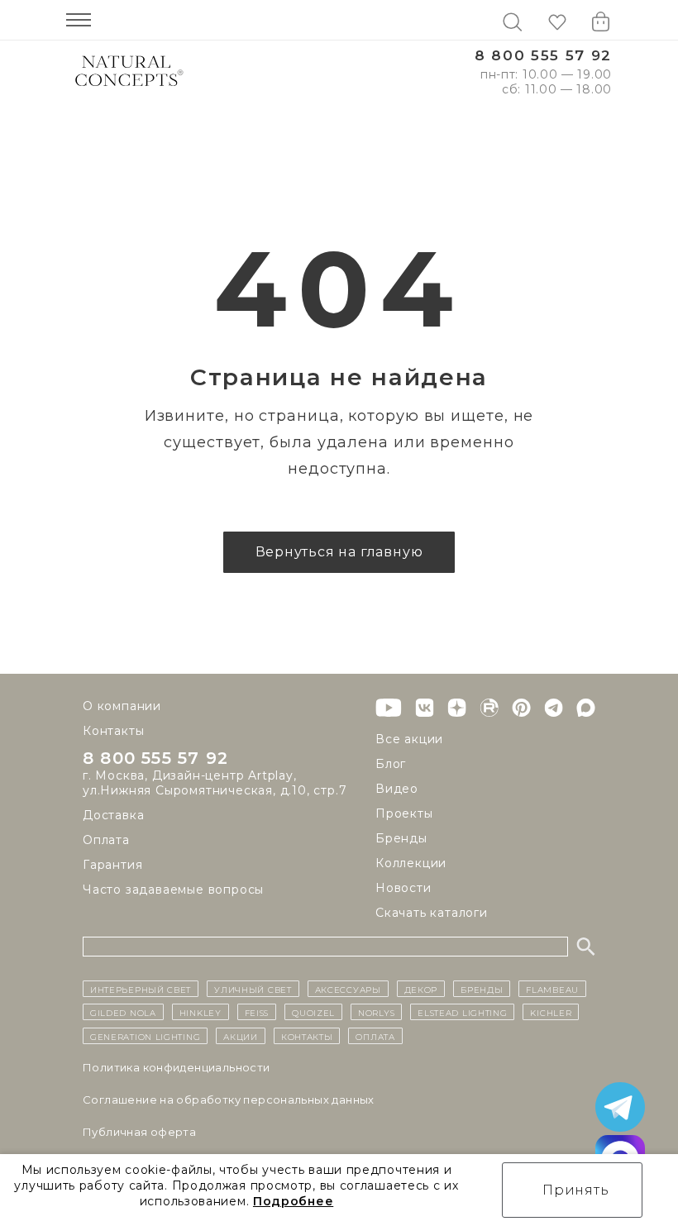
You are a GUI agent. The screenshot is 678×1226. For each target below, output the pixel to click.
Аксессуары (348, 988)
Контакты (113, 730)
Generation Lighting (145, 1035)
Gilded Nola (123, 1011)
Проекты (404, 813)
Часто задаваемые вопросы (173, 889)
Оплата (106, 839)
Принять (575, 1190)
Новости (403, 887)
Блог (390, 763)
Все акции (409, 739)
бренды (482, 988)
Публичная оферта (139, 1131)
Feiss (257, 1011)
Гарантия (112, 864)
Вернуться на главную (339, 552)
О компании (122, 706)
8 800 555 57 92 (543, 56)
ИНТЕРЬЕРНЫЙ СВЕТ (140, 988)
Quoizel (313, 1011)
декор (421, 988)
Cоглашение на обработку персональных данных (229, 1099)
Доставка (113, 815)
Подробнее (293, 1201)
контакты (307, 1035)
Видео (396, 788)
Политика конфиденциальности (176, 1067)
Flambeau (552, 988)
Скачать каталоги (431, 912)
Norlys (376, 1011)
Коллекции (410, 863)
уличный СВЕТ (252, 988)
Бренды (401, 838)
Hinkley (200, 1011)
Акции (240, 1035)
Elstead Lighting (462, 1011)
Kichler (550, 1011)
